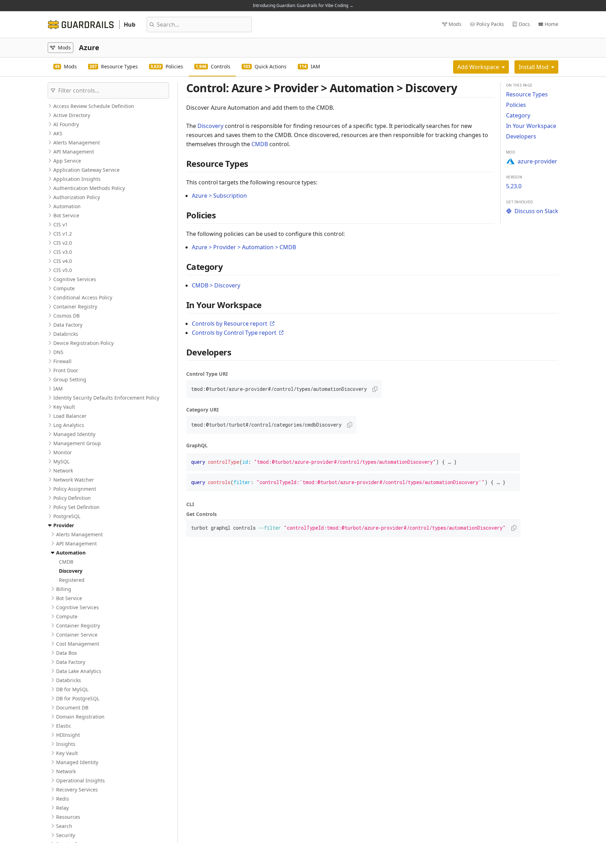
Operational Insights (80, 780)
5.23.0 (513, 186)
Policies (516, 105)
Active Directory (71, 115)
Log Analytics (68, 425)
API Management (73, 151)
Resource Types (527, 94)
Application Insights (77, 179)
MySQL (61, 461)
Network (63, 470)
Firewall (62, 361)
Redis (62, 798)
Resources (68, 817)
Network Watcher (73, 479)
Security (65, 835)
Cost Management (77, 643)
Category (518, 115)
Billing (63, 589)
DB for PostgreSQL (77, 698)
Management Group (77, 443)
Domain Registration (80, 716)
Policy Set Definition (76, 507)
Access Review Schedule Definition (93, 106)
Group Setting (69, 379)
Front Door (65, 370)
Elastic (63, 725)
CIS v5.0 (62, 270)
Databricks (65, 334)
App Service (67, 160)
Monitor (62, 452)
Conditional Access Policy (82, 297)
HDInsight (68, 735)
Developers (521, 136)
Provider (63, 525)
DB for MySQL (72, 689)
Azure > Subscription (219, 195)
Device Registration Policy (83, 343)
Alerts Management (76, 142)
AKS (57, 133)
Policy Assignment (74, 488)
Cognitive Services (74, 279)
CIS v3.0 (62, 252)
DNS (58, 352)
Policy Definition (72, 498)
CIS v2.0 (62, 242)
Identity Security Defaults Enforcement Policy (106, 397)
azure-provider (537, 161)
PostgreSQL (66, 516)
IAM (58, 388)
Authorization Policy (76, 197)
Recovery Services (77, 789)
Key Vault (64, 406)
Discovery (70, 570)
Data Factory (67, 324)
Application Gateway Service (86, 169)
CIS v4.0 (62, 261)
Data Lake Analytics (78, 671)
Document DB (72, 707)
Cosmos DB (66, 315)
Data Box (66, 653)
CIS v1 (60, 224)
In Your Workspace (531, 126)
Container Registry (75, 306)
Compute (64, 288)
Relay (62, 807)
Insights (65, 744)
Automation (67, 206)
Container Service (76, 634)
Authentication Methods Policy (89, 188)
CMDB (66, 561)
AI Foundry (66, 124)
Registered (72, 580)
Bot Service (66, 215)
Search (64, 826)
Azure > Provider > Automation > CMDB (244, 247)
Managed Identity (74, 434)
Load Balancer (70, 416)
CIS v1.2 (62, 233)
